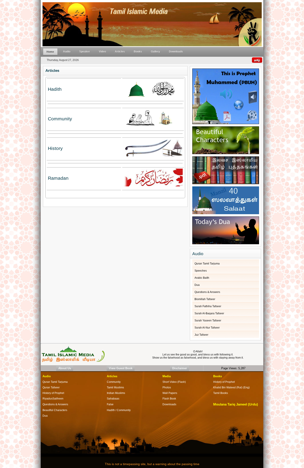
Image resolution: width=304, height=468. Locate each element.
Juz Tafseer (201, 334)
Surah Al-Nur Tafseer (207, 327)
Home (50, 51)
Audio (66, 51)
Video (102, 51)
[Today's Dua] (225, 229)
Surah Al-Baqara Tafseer (209, 313)
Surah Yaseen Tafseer (208, 320)
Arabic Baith (202, 277)
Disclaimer (179, 368)
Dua (197, 284)
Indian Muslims (116, 393)
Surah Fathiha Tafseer (208, 306)
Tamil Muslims (115, 387)
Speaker (84, 51)
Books (138, 51)
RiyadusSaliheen (53, 398)
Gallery (155, 51)
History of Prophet (224, 381)
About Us (64, 368)
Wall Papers (169, 393)
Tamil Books (220, 393)
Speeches (201, 270)
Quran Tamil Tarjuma (207, 263)
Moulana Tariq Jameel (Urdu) (235, 404)
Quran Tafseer (51, 387)
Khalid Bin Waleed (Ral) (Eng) (231, 387)
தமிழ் (257, 60)
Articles (120, 51)
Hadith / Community (119, 410)
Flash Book (169, 398)
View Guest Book (120, 368)
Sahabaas (113, 398)
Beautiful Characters (55, 410)
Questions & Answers (207, 292)
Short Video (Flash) (174, 381)
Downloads (176, 51)
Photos (166, 387)
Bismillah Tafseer (205, 299)
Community (114, 381)
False (110, 404)
